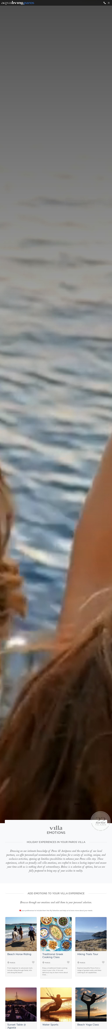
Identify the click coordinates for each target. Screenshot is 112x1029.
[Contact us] (105, 3)
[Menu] (109, 3)
